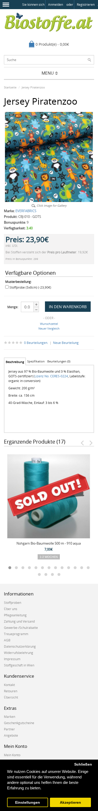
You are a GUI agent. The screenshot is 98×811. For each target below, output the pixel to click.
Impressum (12, 659)
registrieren (86, 4)
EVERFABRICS (25, 210)
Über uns (10, 609)
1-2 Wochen (49, 556)
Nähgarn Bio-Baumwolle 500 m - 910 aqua (48, 543)
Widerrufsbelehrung (18, 653)
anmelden (55, 4)
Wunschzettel (49, 324)
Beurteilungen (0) (58, 361)
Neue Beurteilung (66, 343)
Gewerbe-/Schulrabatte (21, 627)
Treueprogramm (16, 634)
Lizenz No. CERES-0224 (51, 376)
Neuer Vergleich (49, 328)
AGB (7, 640)
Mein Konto (12, 755)
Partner (9, 729)
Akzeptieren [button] (70, 802)
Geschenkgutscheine (19, 723)
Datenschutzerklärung (20, 646)
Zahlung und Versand (19, 621)
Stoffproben (12, 602)
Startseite (10, 87)
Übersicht (11, 697)
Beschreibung (15, 362)
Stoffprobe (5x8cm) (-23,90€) (30, 287)
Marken (9, 716)
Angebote (11, 735)
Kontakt (9, 685)
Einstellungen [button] (27, 802)
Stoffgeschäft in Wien (19, 665)
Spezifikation (36, 361)
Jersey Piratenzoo (33, 87)
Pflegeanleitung (15, 615)
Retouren (10, 691)
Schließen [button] (83, 764)
